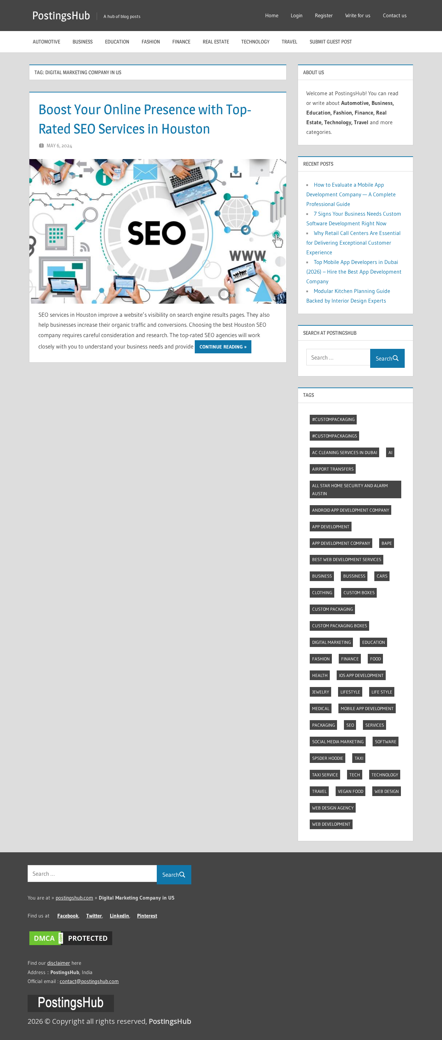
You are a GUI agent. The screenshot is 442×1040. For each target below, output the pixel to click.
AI (390, 452)
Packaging (323, 725)
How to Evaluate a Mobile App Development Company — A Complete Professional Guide (351, 194)
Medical (320, 708)
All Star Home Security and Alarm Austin (350, 489)
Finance (181, 41)
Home (271, 15)
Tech (354, 774)
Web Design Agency (333, 808)
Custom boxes (359, 592)
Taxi (359, 758)
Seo (350, 725)
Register (324, 15)
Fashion (151, 41)
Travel (289, 41)
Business (83, 41)
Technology (255, 41)
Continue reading (221, 347)
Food (375, 658)
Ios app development (361, 675)
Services (374, 725)
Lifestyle (350, 692)
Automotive (46, 41)
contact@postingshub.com (89, 981)
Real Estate (216, 41)
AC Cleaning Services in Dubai (344, 452)
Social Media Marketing (338, 741)
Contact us (395, 15)
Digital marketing (331, 642)
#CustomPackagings (334, 436)
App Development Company (341, 543)
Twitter (94, 915)
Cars (382, 576)
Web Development (331, 824)
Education (117, 41)
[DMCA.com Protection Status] (71, 945)
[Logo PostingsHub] (71, 1010)
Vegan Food (350, 791)
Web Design (387, 791)
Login (296, 15)
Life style (382, 692)
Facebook (67, 915)
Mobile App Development (367, 708)
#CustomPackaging (333, 419)
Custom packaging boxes (339, 625)
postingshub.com (74, 897)
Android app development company (350, 510)
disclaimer (58, 963)
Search (384, 358)
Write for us (358, 15)
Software (385, 741)
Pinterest (147, 915)
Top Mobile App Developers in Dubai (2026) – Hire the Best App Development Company (354, 271)
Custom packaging (332, 609)
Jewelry (320, 692)
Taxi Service (325, 774)
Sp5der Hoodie (327, 758)
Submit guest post (331, 41)
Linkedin (119, 915)
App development (330, 526)
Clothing (322, 592)
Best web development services (346, 559)
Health (320, 675)
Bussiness (354, 576)
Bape (387, 543)
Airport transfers (333, 469)
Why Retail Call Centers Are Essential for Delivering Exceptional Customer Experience (353, 242)
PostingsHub (61, 15)
